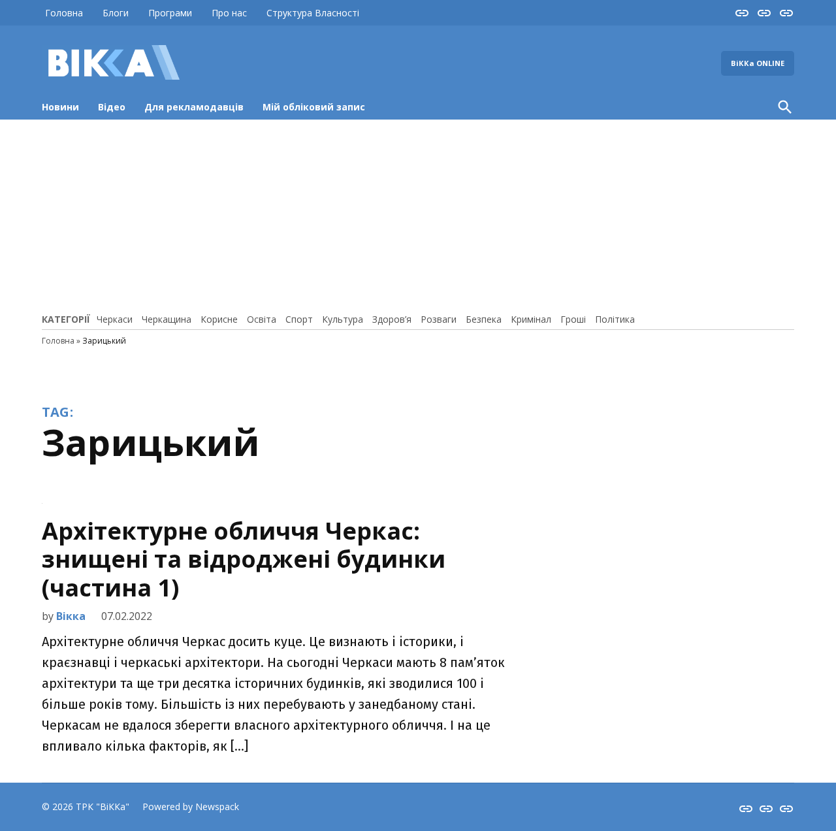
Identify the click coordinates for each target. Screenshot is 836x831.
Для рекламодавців (194, 107)
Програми (170, 13)
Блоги (116, 13)
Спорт (299, 319)
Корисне (219, 319)
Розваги (439, 319)
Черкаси (115, 319)
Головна (64, 13)
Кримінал (531, 319)
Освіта (261, 319)
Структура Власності (312, 13)
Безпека (484, 319)
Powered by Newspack (190, 806)
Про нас (229, 13)
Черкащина (166, 319)
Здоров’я (391, 319)
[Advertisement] (418, 214)
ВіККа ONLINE (757, 63)
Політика (615, 319)
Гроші (573, 319)
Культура (342, 319)
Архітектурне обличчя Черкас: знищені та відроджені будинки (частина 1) (243, 559)
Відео (111, 107)
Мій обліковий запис (314, 107)
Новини (60, 107)
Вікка (71, 616)
